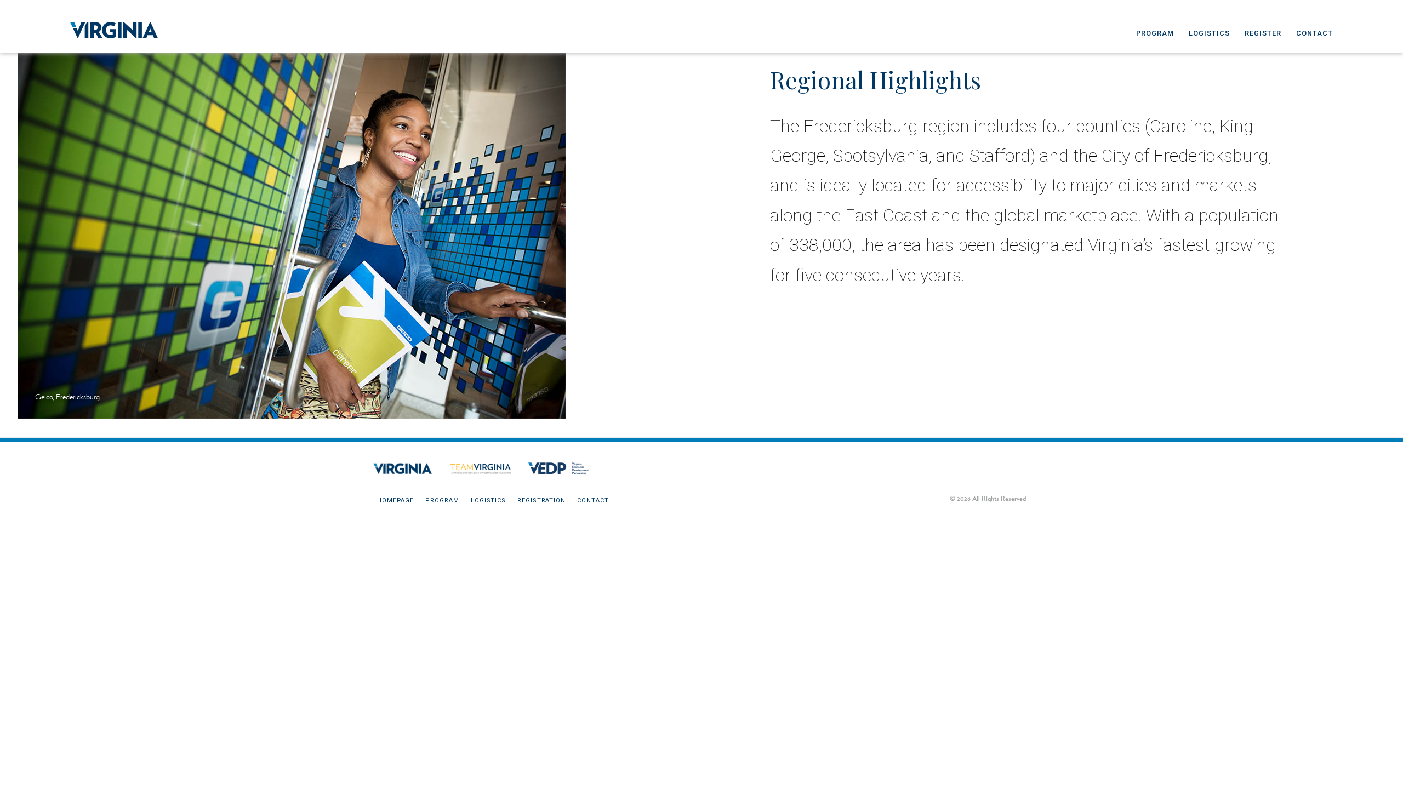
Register (1263, 33)
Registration (541, 500)
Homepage (395, 500)
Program (1155, 33)
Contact (1314, 33)
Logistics (1209, 33)
